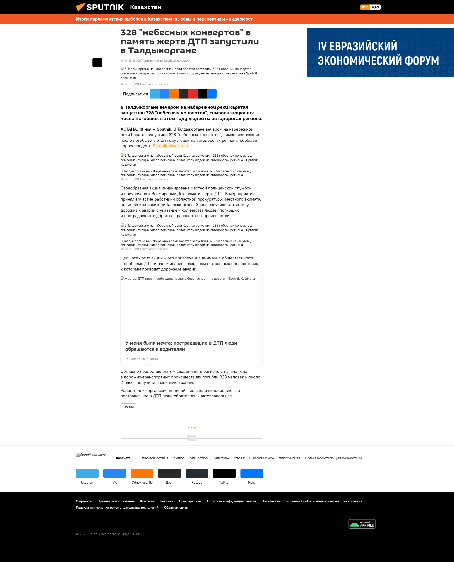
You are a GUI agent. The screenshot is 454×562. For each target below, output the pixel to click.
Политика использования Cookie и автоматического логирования (312, 501)
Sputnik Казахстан (170, 145)
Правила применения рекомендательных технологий (117, 507)
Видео (179, 458)
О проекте (84, 501)
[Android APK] (362, 524)
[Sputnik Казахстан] (101, 13)
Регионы (128, 406)
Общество (198, 458)
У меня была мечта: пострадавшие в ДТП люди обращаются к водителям (181, 346)
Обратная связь (176, 507)
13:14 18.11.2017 (132, 61)
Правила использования (116, 501)
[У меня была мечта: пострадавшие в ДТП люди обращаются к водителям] (191, 306)
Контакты (147, 501)
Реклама (166, 501)
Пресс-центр (289, 458)
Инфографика (261, 458)
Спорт (239, 458)
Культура (221, 458)
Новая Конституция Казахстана (333, 458)
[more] (255, 358)
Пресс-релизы (190, 501)
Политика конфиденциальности (231, 501)
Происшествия (155, 458)
